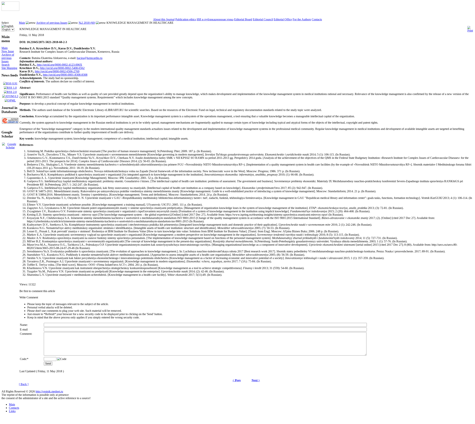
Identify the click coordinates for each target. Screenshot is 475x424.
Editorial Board (243, 19)
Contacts (317, 19)
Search (5, 64)
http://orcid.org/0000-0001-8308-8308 (65, 74)
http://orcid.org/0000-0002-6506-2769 (57, 71)
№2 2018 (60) (87, 22)
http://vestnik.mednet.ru (49, 391)
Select (5, 22)
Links (12, 411)
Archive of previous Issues (7, 58)
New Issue (7, 51)
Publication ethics (185, 19)
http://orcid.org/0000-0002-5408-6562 (62, 68)
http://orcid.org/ (46, 64)
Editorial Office (283, 19)
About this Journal (164, 19)
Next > (256, 380)
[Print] (470, 28)
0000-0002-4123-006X (68, 64)
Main (4, 48)
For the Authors (302, 19)
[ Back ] (23, 384)
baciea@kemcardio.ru (89, 58)
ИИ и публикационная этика (215, 19)
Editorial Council (263, 19)
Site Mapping (9, 68)
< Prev (236, 380)
